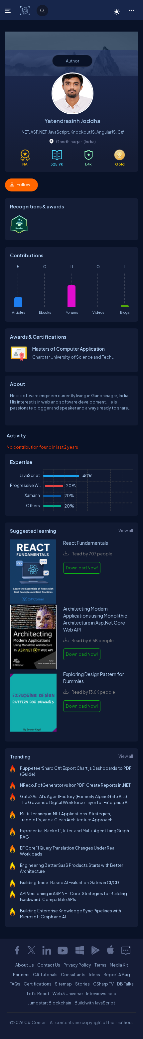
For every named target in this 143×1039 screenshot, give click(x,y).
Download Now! (82, 567)
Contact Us (48, 965)
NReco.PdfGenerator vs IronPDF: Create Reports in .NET (75, 785)
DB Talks (125, 983)
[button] (131, 10)
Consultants (73, 974)
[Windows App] (79, 950)
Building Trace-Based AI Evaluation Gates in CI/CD (69, 882)
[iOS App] (110, 950)
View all (125, 530)
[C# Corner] (25, 10)
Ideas (94, 974)
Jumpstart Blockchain (49, 1002)
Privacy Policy (77, 965)
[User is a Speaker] (19, 232)
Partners (21, 974)
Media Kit (119, 965)
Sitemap (63, 983)
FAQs (15, 983)
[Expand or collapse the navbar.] (8, 11)
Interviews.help (101, 993)
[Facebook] (17, 950)
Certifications (38, 983)
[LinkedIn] (46, 950)
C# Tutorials (45, 974)
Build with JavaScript (94, 1002)
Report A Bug (116, 974)
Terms (100, 965)
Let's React (38, 993)
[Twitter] (32, 950)
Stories (82, 983)
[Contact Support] (125, 950)
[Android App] (95, 950)
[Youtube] (63, 950)
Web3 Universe (68, 993)
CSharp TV (103, 983)
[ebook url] (33, 572)
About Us (24, 965)
